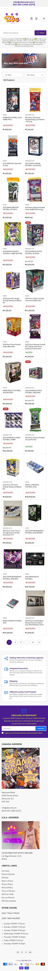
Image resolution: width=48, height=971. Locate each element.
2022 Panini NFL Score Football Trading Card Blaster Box (12, 487)
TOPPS (27, 528)
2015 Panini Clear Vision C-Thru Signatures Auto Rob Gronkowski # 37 (12, 533)
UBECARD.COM (29, 115)
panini (5, 115)
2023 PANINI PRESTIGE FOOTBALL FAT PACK (11, 208)
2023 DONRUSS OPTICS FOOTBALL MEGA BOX (33, 392)
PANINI (5, 249)
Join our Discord (8, 897)
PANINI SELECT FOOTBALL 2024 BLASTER (12, 392)
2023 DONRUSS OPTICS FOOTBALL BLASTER (33, 252)
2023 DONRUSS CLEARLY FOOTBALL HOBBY (11, 439)
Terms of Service (8, 891)
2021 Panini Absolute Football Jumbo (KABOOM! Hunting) (35, 208)
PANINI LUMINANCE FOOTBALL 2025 (32, 486)
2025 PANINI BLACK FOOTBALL (32, 578)
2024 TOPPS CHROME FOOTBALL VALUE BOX (33, 164)
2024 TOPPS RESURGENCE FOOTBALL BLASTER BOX (34, 532)
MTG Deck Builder (9, 901)
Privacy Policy (7, 884)
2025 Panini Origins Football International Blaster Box (34, 299)
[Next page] (38, 642)
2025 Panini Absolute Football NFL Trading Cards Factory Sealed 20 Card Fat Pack (35, 346)
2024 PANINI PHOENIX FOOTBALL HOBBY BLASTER (12, 252)
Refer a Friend (7, 881)
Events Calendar (8, 874)
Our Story (5, 871)
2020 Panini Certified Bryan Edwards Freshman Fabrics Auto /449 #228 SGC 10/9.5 (34, 623)
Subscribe (40, 728)
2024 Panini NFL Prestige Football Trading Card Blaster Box (12, 300)
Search (42, 33)
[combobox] (24, 32)
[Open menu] (43, 18)
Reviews (5, 877)
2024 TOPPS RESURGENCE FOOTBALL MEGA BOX (12, 578)
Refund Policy (7, 887)
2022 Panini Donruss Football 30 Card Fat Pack (35, 439)
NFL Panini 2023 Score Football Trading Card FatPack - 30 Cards (34, 120)
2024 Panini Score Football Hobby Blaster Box (12, 345)
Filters (10, 75)
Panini (5, 205)
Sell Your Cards (8, 894)
